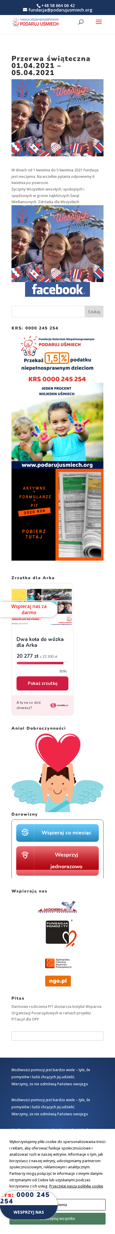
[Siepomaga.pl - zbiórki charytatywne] (58, 876)
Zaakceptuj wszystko (57, 1218)
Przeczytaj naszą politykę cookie (76, 1186)
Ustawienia (57, 1204)
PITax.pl (18, 1019)
